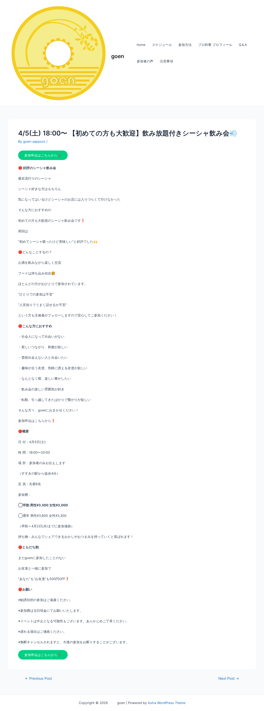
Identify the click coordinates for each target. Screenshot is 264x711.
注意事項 (166, 61)
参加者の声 (145, 61)
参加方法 (185, 45)
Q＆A (243, 45)
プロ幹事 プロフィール (215, 45)
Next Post (228, 678)
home (141, 45)
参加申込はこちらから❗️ (42, 155)
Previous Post (38, 678)
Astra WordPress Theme (166, 703)
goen (118, 53)
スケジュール (162, 45)
